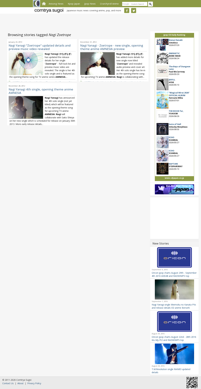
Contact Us (8, 383)
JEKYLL (172, 79)
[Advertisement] (100, 22)
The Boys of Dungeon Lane (179, 67)
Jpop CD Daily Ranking (174, 35)
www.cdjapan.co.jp (174, 178)
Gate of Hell (175, 124)
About (20, 383)
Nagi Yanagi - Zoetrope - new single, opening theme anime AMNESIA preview (111, 47)
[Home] (43, 3)
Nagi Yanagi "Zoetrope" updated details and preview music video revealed (40, 47)
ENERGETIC (174, 53)
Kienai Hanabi (176, 40)
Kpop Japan (74, 3)
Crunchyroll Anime (109, 3)
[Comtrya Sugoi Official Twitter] (133, 10)
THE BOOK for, (176, 111)
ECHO (171, 137)
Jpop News (90, 3)
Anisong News (56, 3)
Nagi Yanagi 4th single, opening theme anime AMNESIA (41, 91)
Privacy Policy (34, 383)
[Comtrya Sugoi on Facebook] (126, 10)
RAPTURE (173, 164)
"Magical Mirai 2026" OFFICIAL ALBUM (179, 94)
